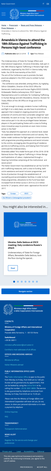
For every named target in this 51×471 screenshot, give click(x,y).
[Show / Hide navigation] (3, 14)
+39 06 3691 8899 (28, 388)
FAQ (6, 416)
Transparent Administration (16, 428)
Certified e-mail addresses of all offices (20, 349)
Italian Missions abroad (14, 364)
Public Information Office (18, 377)
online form (31, 385)
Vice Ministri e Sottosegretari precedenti (16, 197)
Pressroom (13, 25)
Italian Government (8, 3)
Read (13, 268)
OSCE (26, 193)
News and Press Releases (31, 25)
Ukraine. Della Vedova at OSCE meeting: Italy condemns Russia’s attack (25, 245)
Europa (13, 193)
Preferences (26, 467)
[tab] (14, 282)
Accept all (42, 467)
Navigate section (25, 291)
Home (3, 25)
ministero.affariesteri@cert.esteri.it (19, 344)
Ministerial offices (12, 360)
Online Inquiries (11, 411)
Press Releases (7, 28)
